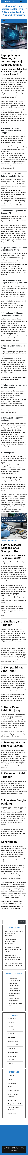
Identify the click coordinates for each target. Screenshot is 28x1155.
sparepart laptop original (19, 893)
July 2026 (11, 1022)
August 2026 (12, 1019)
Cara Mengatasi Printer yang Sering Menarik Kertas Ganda (11, 902)
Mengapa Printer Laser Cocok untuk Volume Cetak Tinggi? (13, 949)
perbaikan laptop (15, 884)
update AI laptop (16, 509)
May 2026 (11, 1030)
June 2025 (11, 1063)
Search (4, 919)
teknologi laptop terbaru (19, 508)
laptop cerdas (4, 498)
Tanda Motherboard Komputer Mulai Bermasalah (11, 941)
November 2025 (13, 1045)
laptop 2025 (4, 496)
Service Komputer (13, 1090)
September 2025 (13, 1052)
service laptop (5, 888)
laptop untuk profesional (12, 504)
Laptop (10, 1079)
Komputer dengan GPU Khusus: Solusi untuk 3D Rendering (12, 907)
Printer (10, 1087)
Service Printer (12, 1100)
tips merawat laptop (19, 895)
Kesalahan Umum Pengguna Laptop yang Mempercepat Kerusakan (13, 957)
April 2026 (11, 1034)
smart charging (21, 506)
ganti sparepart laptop (10, 882)
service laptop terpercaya (16, 891)
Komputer (11, 1075)
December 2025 (13, 1041)
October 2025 (12, 1048)
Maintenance (12, 1083)
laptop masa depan (10, 500)
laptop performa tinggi (7, 502)
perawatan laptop (5, 884)
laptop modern (20, 500)
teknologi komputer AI (7, 508)
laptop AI (10, 496)
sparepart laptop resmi (7, 895)
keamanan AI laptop (21, 494)
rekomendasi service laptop (16, 886)
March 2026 (11, 1037)
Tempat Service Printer (15, 1104)
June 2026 (11, 1026)
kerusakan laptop (21, 882)
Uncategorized (12, 1113)
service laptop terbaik (11, 506)
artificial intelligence (9, 494)
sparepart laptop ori (6, 893)
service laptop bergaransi (16, 888)
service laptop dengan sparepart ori (10, 890)
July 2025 (11, 1060)
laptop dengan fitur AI (15, 498)
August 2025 (12, 1056)
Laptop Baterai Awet (19, 496)
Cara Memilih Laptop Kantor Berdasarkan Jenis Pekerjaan (14, 933)
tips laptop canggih (6, 509)
